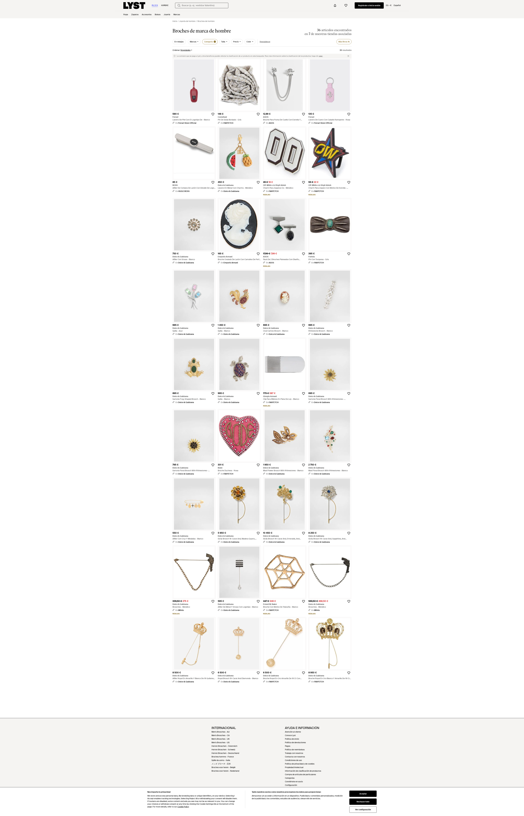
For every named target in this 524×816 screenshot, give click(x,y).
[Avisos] (335, 5)
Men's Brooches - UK (221, 739)
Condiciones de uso (293, 760)
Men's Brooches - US (221, 742)
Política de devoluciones (295, 742)
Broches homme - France (223, 756)
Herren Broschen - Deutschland (225, 753)
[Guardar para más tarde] (213, 114)
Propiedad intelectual (294, 767)
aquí (321, 56)
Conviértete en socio (294, 781)
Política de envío (292, 739)
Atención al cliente (293, 732)
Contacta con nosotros (295, 756)
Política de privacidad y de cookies (299, 764)
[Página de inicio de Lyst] (134, 5)
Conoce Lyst (290, 735)
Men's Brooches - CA (221, 735)
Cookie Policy (183, 806)
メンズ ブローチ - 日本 (221, 764)
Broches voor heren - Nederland (225, 771)
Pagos (287, 746)
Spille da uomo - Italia (221, 760)
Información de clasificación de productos (303, 771)
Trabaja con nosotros (294, 753)
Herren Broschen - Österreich (224, 746)
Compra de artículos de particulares (300, 774)
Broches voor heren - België (223, 767)
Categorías (289, 778)
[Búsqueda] (179, 5)
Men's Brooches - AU (221, 732)
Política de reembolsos (295, 749)
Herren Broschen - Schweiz (223, 749)
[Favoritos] (345, 5)
